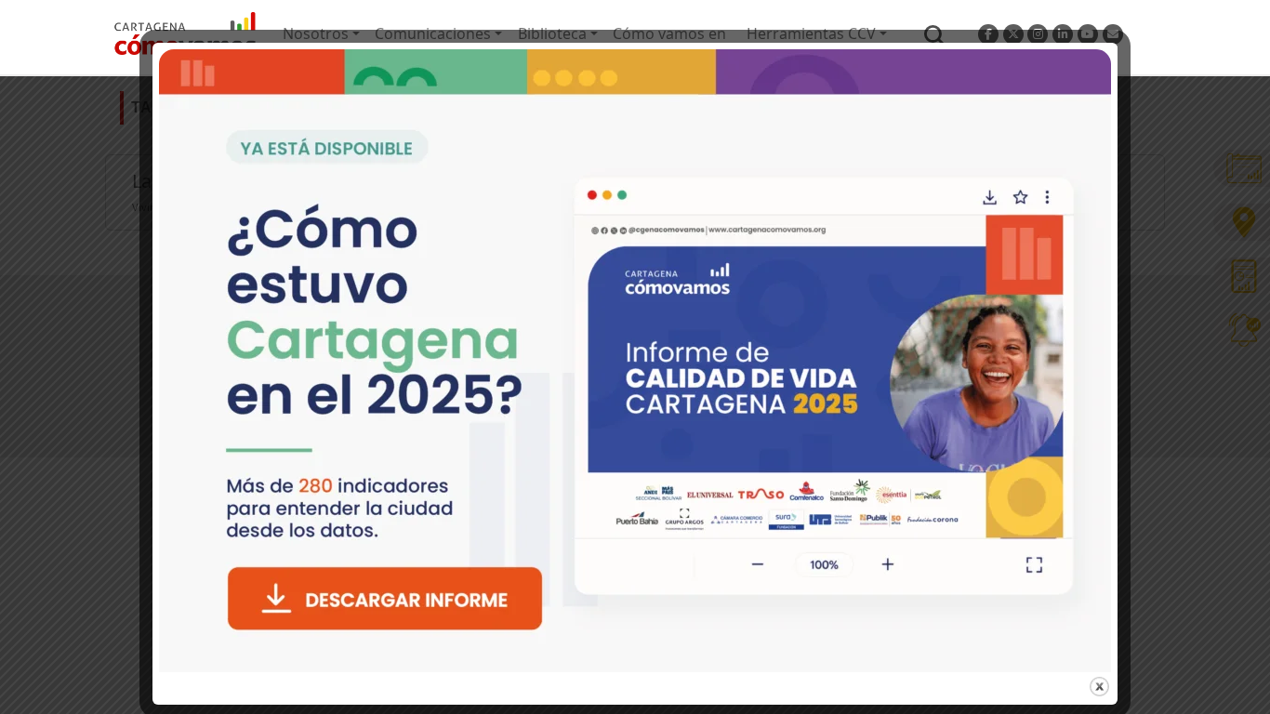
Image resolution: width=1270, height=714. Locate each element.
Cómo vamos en (669, 33)
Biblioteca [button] (552, 33)
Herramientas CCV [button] (811, 33)
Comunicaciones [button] (433, 33)
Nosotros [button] (316, 33)
